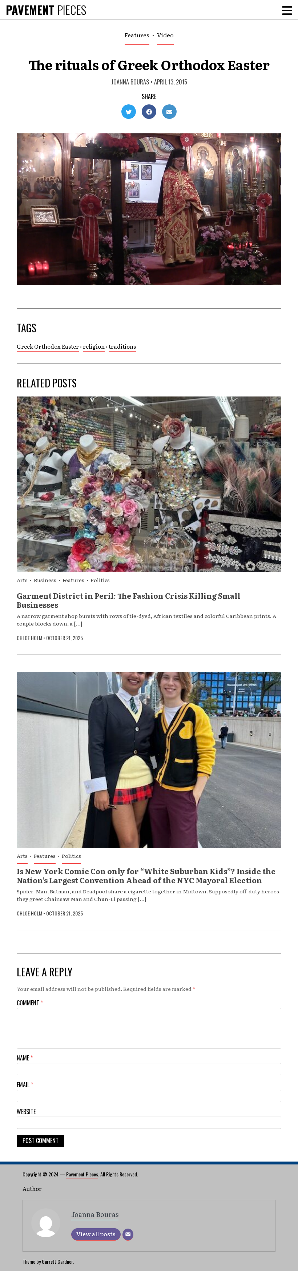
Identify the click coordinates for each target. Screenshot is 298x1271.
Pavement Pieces (82, 1174)
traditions (122, 346)
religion (94, 346)
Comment (30, 1002)
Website (26, 1111)
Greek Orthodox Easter (48, 346)
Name (25, 1058)
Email (25, 1084)
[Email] (127, 1235)
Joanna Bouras (130, 82)
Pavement (46, 9)
